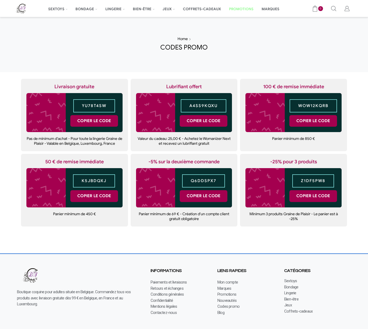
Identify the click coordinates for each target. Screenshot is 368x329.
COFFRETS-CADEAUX (202, 9)
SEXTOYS (56, 9)
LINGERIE (113, 9)
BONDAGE (84, 9)
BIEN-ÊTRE (142, 9)
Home (183, 38)
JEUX (167, 9)
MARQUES (270, 9)
